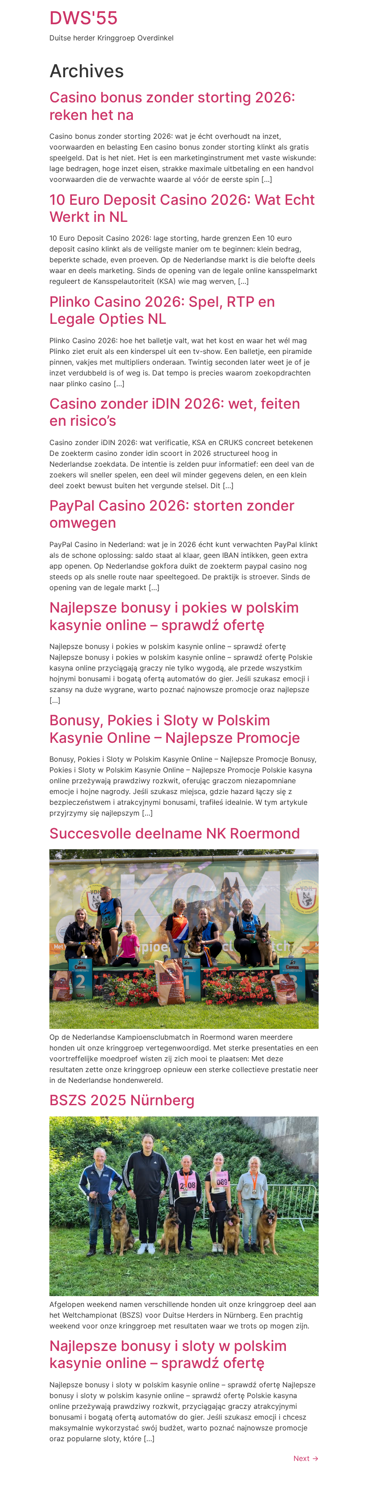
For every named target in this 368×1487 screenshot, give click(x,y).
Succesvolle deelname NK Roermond (174, 833)
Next (306, 1458)
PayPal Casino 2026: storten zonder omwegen (171, 514)
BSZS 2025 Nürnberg (122, 1100)
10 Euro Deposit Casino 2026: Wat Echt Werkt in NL (182, 208)
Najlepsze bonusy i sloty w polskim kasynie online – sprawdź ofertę (168, 1354)
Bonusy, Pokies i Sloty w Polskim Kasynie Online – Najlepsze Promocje (174, 728)
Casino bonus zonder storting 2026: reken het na (172, 105)
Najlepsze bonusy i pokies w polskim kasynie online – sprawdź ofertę (174, 616)
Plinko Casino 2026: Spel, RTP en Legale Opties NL (162, 310)
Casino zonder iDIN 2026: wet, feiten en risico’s (174, 412)
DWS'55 (83, 18)
